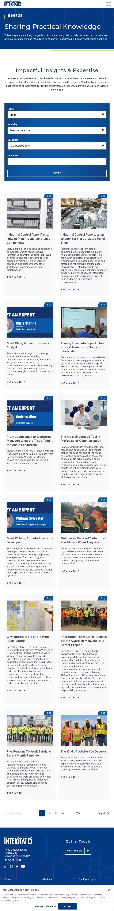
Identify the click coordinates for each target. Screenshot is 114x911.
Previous (15, 813)
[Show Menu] (108, 4)
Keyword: (12, 155)
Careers (8, 879)
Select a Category (20, 145)
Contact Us (74, 850)
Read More (14, 277)
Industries (46, 879)
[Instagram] (11, 866)
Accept (67, 906)
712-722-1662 (12, 860)
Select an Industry (20, 130)
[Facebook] (17, 866)
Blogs (13, 114)
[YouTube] (23, 866)
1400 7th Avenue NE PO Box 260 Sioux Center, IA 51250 (17, 852)
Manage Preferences (45, 906)
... (70, 813)
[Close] (109, 890)
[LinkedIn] (5, 866)
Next (101, 813)
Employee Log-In (87, 879)
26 (78, 813)
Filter (57, 173)
